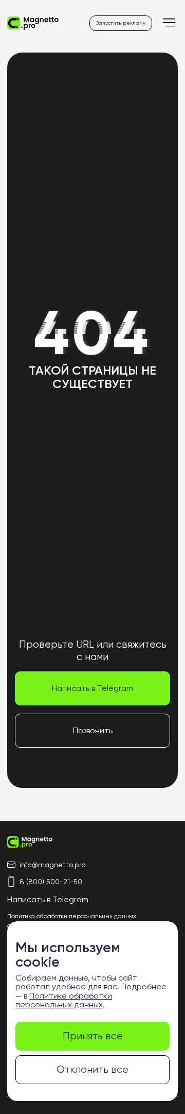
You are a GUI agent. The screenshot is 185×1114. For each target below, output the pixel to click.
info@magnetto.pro (53, 864)
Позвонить (93, 730)
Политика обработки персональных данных (71, 916)
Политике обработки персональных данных (63, 1000)
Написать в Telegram (92, 688)
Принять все (93, 1036)
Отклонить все (92, 1069)
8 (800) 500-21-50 (51, 881)
